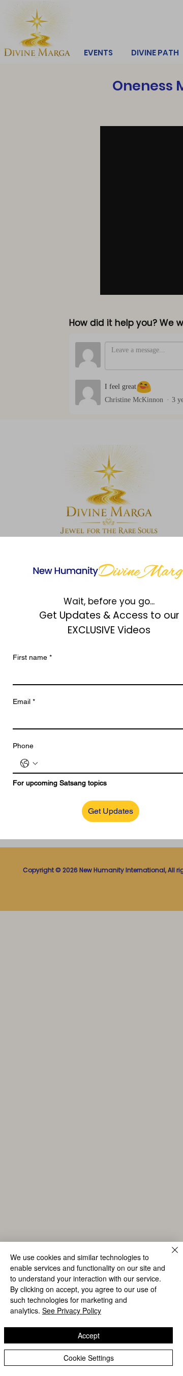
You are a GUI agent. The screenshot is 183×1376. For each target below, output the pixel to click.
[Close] (169, 1256)
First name (32, 657)
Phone (23, 746)
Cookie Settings (89, 1358)
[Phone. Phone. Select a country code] (29, 763)
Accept (89, 1335)
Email (24, 701)
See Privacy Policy (71, 1310)
